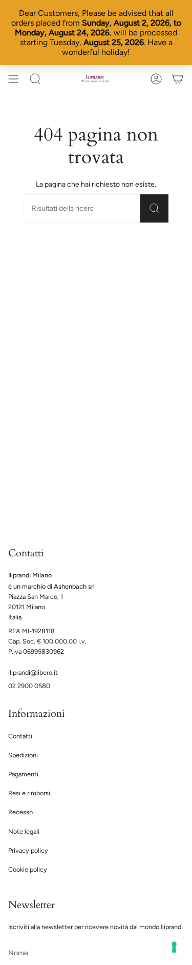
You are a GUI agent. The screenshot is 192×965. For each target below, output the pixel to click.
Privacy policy (28, 850)
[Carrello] (178, 79)
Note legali (23, 831)
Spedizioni (23, 755)
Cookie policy (27, 869)
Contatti (20, 736)
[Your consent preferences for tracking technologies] (174, 947)
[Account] (156, 79)
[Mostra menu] (13, 79)
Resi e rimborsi (29, 793)
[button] (35, 79)
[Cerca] (154, 208)
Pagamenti (23, 774)
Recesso (20, 812)
